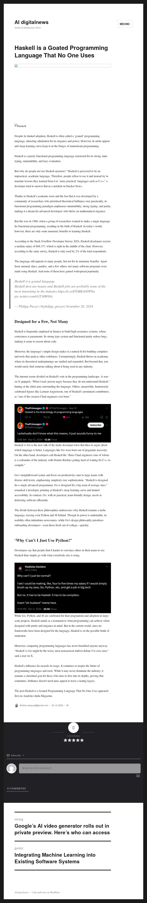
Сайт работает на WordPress (46, 892)
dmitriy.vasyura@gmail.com (34, 705)
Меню (125, 24)
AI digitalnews (32, 22)
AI (67, 705)
